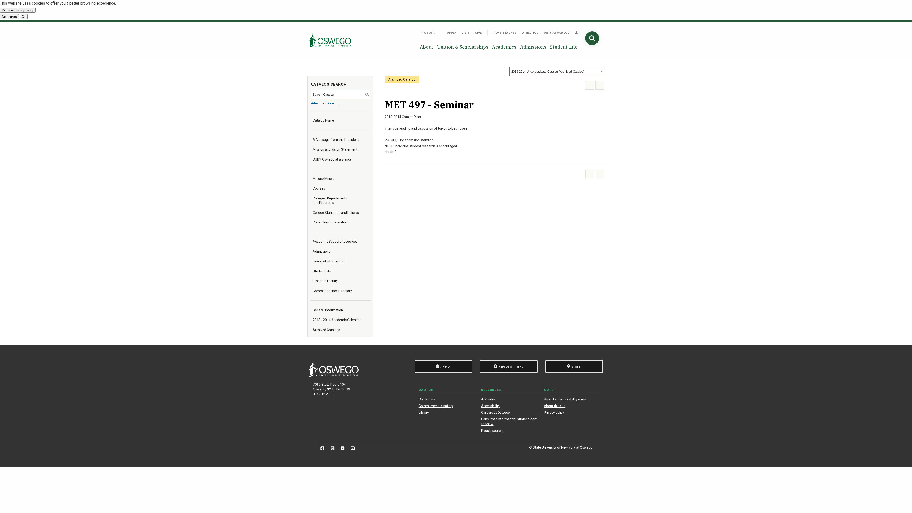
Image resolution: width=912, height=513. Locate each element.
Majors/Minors (324, 178)
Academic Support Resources (335, 241)
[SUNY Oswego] (334, 376)
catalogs (385, 352)
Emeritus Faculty (325, 281)
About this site (554, 406)
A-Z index (488, 399)
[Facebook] (323, 448)
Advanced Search (324, 103)
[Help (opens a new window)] (599, 85)
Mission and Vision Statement (335, 149)
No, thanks (9, 17)
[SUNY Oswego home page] (330, 40)
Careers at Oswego (495, 412)
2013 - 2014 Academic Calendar (337, 320)
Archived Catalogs (326, 330)
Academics (504, 47)
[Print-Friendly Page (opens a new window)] (589, 85)
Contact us (427, 399)
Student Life (564, 47)
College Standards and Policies (336, 212)
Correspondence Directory (332, 291)
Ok (24, 17)
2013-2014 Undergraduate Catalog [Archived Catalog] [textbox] (547, 71)
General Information (328, 310)
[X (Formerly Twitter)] (343, 448)
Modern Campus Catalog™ (517, 352)
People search (492, 430)
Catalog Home (323, 120)
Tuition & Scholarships (462, 47)
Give (478, 32)
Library (424, 412)
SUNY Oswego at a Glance (332, 159)
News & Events (504, 32)
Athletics (530, 32)
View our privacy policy (18, 10)
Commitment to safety (436, 406)
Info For (426, 33)
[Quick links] (576, 32)
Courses (319, 188)
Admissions (533, 47)
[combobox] (556, 71)
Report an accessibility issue (565, 399)
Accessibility (490, 406)
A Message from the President (336, 140)
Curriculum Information (330, 222)
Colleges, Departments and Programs (330, 200)
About (426, 47)
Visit (465, 32)
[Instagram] (333, 448)
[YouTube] (353, 448)
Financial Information (328, 261)
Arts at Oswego (557, 32)
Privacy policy (554, 412)
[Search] (592, 38)
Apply (451, 32)
